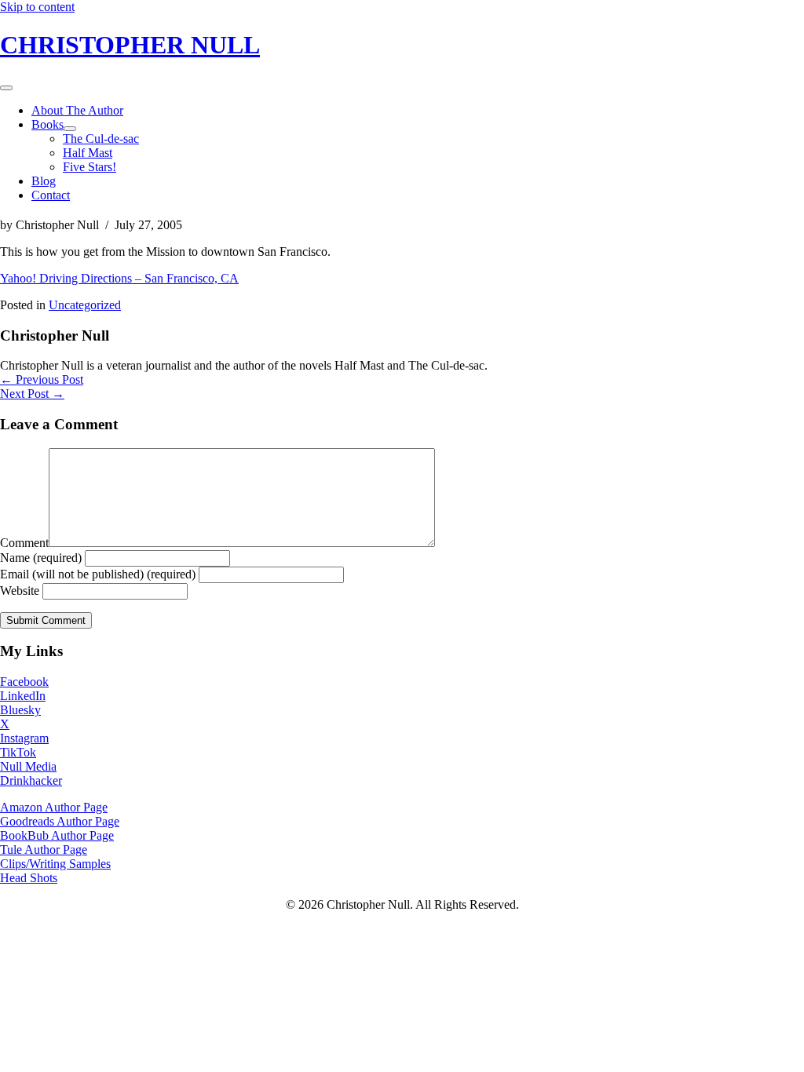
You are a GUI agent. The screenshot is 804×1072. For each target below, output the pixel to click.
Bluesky (20, 709)
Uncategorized (85, 305)
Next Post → (32, 393)
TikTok (18, 752)
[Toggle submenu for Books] (70, 128)
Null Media (28, 766)
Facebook (24, 681)
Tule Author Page (43, 849)
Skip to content (37, 6)
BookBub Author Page (57, 835)
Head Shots (28, 877)
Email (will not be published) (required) (98, 574)
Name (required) (41, 557)
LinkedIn (23, 695)
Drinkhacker (31, 780)
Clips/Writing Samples (55, 863)
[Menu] (6, 88)
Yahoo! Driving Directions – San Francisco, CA (119, 278)
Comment (24, 542)
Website (19, 590)
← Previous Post (41, 379)
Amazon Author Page (54, 807)
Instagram (24, 738)
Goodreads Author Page (59, 821)
